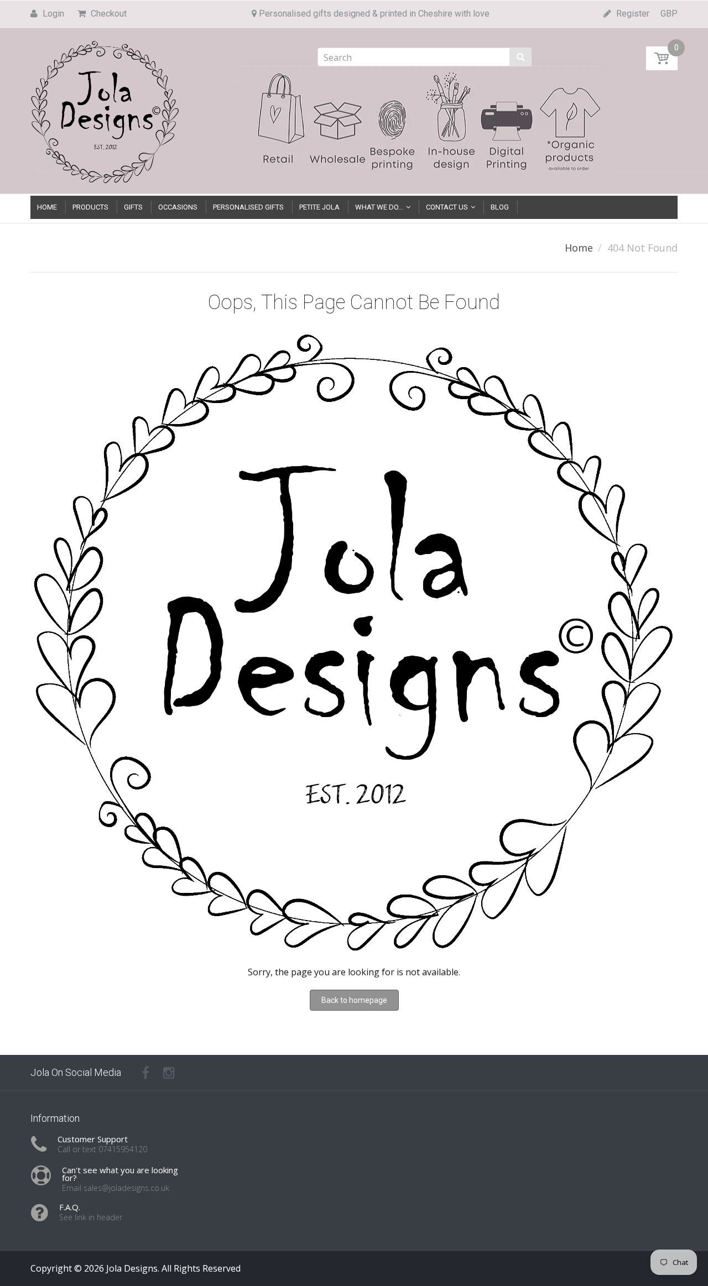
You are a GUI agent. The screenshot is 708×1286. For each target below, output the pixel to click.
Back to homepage (354, 1000)
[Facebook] (145, 1072)
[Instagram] (169, 1072)
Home (579, 247)
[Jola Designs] (105, 109)
